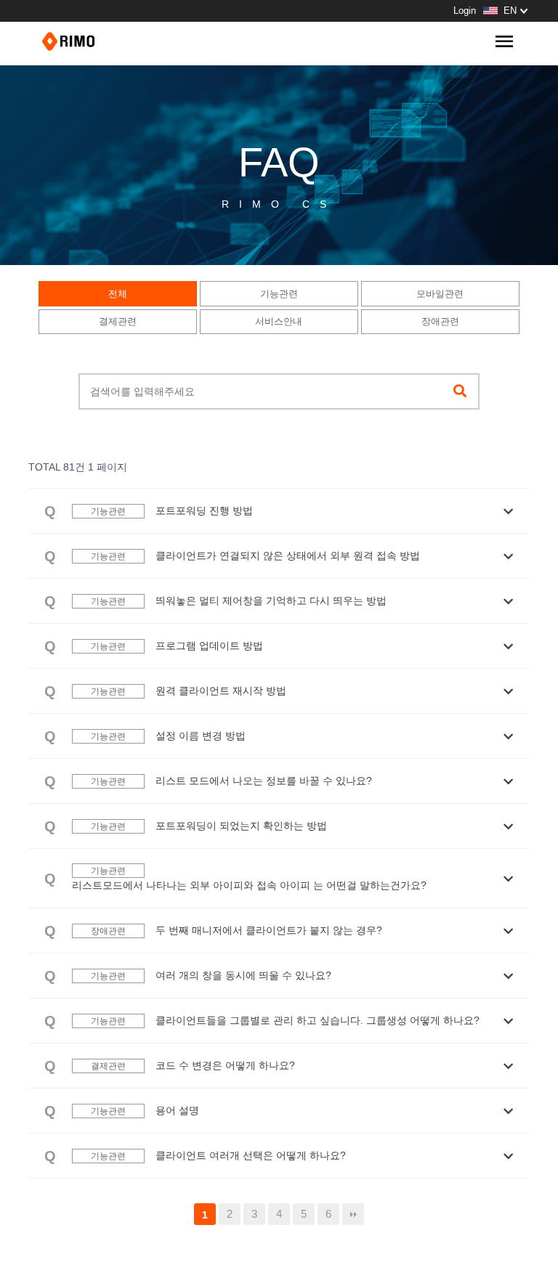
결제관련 (118, 321)
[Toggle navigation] (504, 42)
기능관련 (279, 293)
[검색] (460, 391)
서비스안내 (278, 321)
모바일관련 (440, 293)
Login (464, 10)
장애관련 (440, 321)
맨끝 (353, 1214)
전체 (117, 293)
